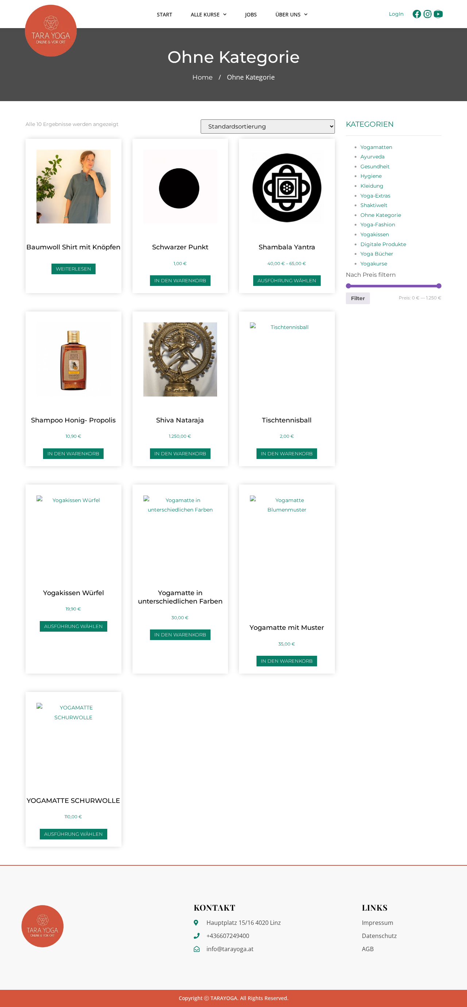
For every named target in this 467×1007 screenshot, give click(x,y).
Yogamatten (376, 147)
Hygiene (371, 176)
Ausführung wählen (287, 280)
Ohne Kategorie (380, 215)
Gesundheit (375, 166)
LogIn (396, 14)
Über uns (288, 14)
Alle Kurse (205, 14)
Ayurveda (372, 156)
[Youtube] (438, 14)
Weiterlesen (73, 269)
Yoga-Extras (375, 195)
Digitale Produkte (383, 244)
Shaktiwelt (373, 205)
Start (164, 14)
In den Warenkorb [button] (180, 280)
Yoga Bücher (376, 253)
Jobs (251, 14)
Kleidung (371, 186)
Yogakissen (374, 234)
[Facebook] (417, 14)
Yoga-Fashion (377, 224)
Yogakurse (373, 263)
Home (202, 77)
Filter (358, 298)
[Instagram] (427, 14)
